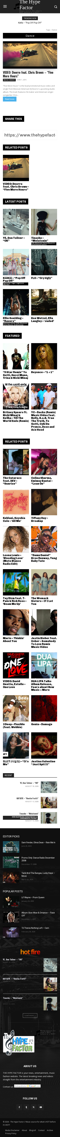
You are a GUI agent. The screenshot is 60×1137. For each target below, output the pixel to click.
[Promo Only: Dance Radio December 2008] (11, 862)
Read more (9, 99)
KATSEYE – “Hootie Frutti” (27, 798)
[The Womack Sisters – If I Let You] (44, 582)
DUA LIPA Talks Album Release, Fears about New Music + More (42, 686)
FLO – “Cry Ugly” (41, 278)
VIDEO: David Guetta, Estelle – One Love (14, 684)
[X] (33, 1107)
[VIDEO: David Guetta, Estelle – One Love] (16, 665)
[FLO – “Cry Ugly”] (44, 262)
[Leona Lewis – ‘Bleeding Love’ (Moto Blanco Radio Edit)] (16, 539)
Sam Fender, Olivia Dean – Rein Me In (38, 842)
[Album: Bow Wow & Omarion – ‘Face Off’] (11, 917)
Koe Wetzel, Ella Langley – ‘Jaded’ (42, 320)
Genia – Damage (41, 724)
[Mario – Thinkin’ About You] (16, 622)
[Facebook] (19, 1107)
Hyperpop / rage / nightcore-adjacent (13, 283)
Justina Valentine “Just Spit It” (43, 763)
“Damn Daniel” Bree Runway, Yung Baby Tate (44, 558)
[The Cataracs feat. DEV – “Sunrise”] (16, 462)
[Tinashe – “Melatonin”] (44, 222)
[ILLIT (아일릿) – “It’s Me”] (16, 745)
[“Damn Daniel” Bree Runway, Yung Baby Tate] (44, 539)
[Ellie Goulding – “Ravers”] (16, 302)
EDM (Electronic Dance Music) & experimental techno (42, 243)
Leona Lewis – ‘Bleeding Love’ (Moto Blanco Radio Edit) (13, 559)
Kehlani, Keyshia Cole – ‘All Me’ (14, 519)
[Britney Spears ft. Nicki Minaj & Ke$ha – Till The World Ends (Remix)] (16, 396)
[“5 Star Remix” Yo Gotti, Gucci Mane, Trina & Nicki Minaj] (16, 356)
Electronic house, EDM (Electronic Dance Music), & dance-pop (15, 324)
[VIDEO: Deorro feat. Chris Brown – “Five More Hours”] (30, 55)
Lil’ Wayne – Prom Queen (33, 897)
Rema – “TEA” (30, 23)
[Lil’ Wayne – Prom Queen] (11, 902)
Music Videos (9, 80)
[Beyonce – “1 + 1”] (44, 356)
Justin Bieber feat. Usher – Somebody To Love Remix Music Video (44, 642)
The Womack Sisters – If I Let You (42, 601)
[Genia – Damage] (44, 708)
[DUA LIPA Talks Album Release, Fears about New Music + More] (44, 665)
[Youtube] (41, 1107)
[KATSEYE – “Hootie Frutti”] (49, 802)
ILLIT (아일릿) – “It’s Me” (16, 763)
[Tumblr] (26, 1107)
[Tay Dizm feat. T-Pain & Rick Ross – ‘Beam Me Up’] (16, 582)
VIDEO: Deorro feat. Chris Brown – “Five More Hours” (28, 74)
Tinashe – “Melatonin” (39, 239)
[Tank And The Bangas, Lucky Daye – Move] (11, 877)
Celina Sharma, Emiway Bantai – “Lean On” (42, 480)
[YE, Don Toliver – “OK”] (16, 222)
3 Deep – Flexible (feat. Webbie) (14, 726)
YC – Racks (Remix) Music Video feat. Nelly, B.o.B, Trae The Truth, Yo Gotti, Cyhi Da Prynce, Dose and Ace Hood (43, 421)
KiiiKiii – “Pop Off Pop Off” (14, 279)
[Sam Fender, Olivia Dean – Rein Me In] (11, 847)
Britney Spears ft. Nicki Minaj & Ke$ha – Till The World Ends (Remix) (16, 417)
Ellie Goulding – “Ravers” (13, 320)
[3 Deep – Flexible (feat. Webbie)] (16, 708)
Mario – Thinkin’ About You (13, 640)
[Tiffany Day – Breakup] (44, 502)
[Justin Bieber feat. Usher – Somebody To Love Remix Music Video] (44, 622)
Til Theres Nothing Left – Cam (35, 928)
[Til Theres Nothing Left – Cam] (11, 932)
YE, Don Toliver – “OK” (14, 239)
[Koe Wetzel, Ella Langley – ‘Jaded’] (44, 302)
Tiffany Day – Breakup (39, 519)
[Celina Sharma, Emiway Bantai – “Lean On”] (44, 462)
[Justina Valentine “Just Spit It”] (44, 745)
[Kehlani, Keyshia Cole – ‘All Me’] (16, 502)
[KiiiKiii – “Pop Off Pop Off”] (16, 262)
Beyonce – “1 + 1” (42, 372)
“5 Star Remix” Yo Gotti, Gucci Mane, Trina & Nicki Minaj (15, 375)
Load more (29, 1015)
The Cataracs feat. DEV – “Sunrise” (12, 480)
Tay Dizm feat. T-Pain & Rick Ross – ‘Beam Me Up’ (15, 601)
